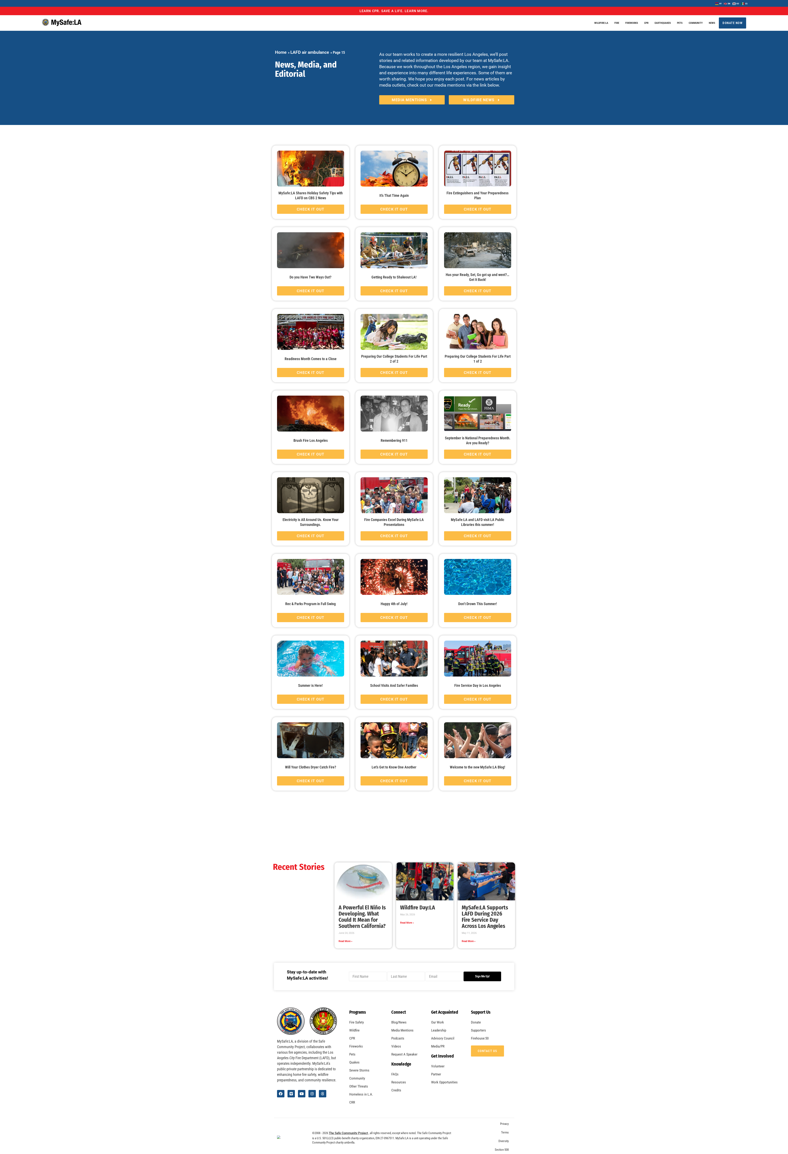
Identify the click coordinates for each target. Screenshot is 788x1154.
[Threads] (322, 1093)
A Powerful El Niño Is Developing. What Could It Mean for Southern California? (362, 916)
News (712, 22)
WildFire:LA (601, 22)
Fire (616, 22)
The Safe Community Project (348, 1133)
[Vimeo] (291, 1093)
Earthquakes (663, 22)
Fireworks (631, 22)
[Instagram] (312, 1093)
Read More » (345, 941)
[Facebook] (280, 1093)
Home (280, 52)
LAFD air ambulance (309, 52)
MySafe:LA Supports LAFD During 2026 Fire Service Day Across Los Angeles (485, 916)
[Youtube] (301, 1093)
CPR (646, 22)
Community (696, 22)
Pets (680, 22)
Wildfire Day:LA (417, 907)
